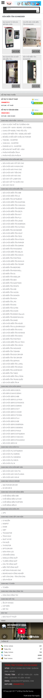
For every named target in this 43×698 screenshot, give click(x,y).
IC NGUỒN (6, 520)
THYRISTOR (7, 545)
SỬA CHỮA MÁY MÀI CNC (12, 176)
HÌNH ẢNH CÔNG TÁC (10, 595)
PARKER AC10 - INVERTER (12, 146)
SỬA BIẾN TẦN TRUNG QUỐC (13, 379)
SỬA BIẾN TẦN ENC (9, 305)
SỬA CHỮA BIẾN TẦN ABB (12, 193)
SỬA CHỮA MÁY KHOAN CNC (13, 166)
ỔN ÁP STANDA (8, 603)
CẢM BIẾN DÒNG (9, 555)
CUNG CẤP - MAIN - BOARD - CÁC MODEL (17, 127)
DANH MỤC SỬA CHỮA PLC (10, 447)
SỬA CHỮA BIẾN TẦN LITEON (13, 376)
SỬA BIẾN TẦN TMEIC (10, 373)
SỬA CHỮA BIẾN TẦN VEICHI (13, 345)
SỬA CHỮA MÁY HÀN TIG (12, 471)
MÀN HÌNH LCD (8, 552)
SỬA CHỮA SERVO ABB (11, 396)
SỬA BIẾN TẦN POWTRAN (12, 258)
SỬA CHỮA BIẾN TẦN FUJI (12, 218)
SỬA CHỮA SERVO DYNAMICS (13, 403)
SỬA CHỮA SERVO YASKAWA (13, 437)
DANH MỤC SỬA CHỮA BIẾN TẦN (12, 189)
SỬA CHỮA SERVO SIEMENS (13, 428)
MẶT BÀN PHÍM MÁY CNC (12, 570)
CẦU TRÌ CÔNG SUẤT (10, 564)
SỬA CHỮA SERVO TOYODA (12, 415)
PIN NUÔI (6, 542)
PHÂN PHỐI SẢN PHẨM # (12, 155)
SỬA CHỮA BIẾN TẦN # (11, 382)
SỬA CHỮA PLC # (9, 463)
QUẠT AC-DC (7, 539)
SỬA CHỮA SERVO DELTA (11, 390)
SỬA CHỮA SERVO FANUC (12, 431)
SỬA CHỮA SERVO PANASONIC (14, 440)
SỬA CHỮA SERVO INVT (11, 409)
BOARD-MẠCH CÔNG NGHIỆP (13, 573)
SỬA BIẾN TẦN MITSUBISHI (12, 199)
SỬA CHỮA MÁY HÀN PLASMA (13, 474)
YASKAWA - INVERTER (10, 143)
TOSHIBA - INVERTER (10, 140)
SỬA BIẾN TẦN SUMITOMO (12, 283)
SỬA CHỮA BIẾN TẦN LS (11, 196)
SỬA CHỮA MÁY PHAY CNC (12, 169)
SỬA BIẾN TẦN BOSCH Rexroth (13, 314)
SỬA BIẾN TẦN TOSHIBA (11, 351)
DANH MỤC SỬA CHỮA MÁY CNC (12, 159)
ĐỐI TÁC (5, 609)
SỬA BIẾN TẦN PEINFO (11, 286)
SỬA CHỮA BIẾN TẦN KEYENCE (14, 333)
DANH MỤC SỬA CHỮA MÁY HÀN (12, 467)
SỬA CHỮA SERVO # (10, 443)
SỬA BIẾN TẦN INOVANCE (12, 348)
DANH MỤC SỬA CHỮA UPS (10, 509)
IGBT (4, 530)
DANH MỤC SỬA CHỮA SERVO (11, 386)
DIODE (5, 527)
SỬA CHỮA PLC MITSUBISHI (13, 451)
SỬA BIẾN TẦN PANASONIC (12, 249)
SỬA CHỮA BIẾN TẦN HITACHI (13, 239)
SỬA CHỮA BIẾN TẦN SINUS (12, 367)
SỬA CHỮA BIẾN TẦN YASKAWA (14, 205)
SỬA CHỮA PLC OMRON (11, 454)
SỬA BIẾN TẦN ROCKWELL (12, 270)
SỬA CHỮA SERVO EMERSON (13, 424)
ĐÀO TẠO (4, 613)
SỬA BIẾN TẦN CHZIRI (10, 311)
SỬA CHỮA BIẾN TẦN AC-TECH (14, 342)
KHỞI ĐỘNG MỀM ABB (11, 496)
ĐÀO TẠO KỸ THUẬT (10, 617)
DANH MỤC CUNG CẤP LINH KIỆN (12, 517)
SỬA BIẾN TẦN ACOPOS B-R (12, 370)
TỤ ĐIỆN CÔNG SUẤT (10, 561)
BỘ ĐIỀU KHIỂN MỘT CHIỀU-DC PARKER (17, 137)
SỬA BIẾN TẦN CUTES (10, 308)
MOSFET (6, 524)
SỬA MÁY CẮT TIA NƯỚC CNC (13, 182)
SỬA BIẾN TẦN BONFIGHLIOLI (13, 317)
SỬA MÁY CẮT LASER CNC (12, 179)
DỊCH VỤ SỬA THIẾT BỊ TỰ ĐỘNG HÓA (16, 124)
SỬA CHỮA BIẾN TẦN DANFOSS (14, 202)
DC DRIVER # (7, 488)
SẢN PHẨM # (7, 580)
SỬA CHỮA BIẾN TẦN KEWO (12, 336)
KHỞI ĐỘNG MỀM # (9, 505)
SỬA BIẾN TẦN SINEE (10, 320)
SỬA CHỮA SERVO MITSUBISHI (14, 434)
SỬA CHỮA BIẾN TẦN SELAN (13, 252)
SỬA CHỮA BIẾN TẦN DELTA (12, 211)
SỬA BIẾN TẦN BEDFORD (11, 267)
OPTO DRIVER (7, 548)
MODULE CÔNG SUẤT (10, 558)
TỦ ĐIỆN (5, 587)
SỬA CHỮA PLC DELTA (10, 460)
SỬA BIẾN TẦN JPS (9, 302)
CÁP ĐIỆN (6, 606)
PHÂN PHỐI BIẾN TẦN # (11, 152)
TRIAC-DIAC (7, 536)
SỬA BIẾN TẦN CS (9, 274)
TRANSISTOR (7, 533)
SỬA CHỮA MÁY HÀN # (11, 477)
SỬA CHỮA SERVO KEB (11, 421)
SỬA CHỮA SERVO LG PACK (12, 400)
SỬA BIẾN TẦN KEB (9, 289)
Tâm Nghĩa (36, 696)
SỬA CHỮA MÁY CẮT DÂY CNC (13, 163)
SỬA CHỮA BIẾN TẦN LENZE (13, 221)
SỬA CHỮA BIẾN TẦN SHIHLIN (13, 261)
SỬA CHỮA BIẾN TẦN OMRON (13, 246)
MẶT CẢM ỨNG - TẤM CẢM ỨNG (14, 576)
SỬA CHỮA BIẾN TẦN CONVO (13, 255)
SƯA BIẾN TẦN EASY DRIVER (13, 354)
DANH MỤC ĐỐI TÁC (7, 599)
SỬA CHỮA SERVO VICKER (12, 412)
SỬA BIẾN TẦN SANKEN (11, 295)
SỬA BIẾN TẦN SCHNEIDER (12, 230)
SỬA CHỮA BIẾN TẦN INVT (12, 214)
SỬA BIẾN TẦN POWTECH (12, 339)
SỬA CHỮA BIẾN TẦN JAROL (13, 364)
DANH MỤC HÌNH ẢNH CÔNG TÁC (12, 591)
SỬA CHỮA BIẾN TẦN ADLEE (13, 323)
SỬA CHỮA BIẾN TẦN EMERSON (14, 224)
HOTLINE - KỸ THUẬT (7, 105)
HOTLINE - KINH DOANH (8, 116)
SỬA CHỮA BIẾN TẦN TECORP (13, 264)
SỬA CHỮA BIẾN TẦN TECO (12, 236)
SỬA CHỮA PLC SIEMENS (12, 457)
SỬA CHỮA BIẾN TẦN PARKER (13, 242)
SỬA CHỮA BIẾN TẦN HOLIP (12, 233)
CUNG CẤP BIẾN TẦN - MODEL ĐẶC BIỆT (17, 134)
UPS (4, 513)
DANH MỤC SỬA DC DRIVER (10, 481)
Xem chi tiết (15, 51)
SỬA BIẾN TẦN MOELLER (11, 277)
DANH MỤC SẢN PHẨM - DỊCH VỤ (12, 120)
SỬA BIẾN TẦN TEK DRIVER (12, 358)
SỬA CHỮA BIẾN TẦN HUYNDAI (14, 227)
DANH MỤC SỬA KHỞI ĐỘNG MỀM (12, 492)
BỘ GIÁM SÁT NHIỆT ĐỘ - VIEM (13, 149)
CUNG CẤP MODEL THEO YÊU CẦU (15, 131)
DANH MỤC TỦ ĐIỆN (7, 583)
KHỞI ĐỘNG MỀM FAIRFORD (13, 502)
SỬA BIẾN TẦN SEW (10, 280)
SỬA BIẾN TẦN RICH (10, 298)
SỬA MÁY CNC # (8, 185)
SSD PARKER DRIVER (10, 485)
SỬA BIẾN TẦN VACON (10, 292)
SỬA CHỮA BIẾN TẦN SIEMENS (14, 208)
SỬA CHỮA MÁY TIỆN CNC (12, 173)
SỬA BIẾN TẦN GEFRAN (11, 361)
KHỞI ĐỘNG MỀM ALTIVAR (12, 499)
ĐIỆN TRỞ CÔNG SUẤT (10, 567)
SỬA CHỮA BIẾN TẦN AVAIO (12, 330)
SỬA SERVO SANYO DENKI (12, 393)
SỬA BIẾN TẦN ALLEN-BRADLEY (14, 326)
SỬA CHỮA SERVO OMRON (12, 406)
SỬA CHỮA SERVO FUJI (11, 418)
